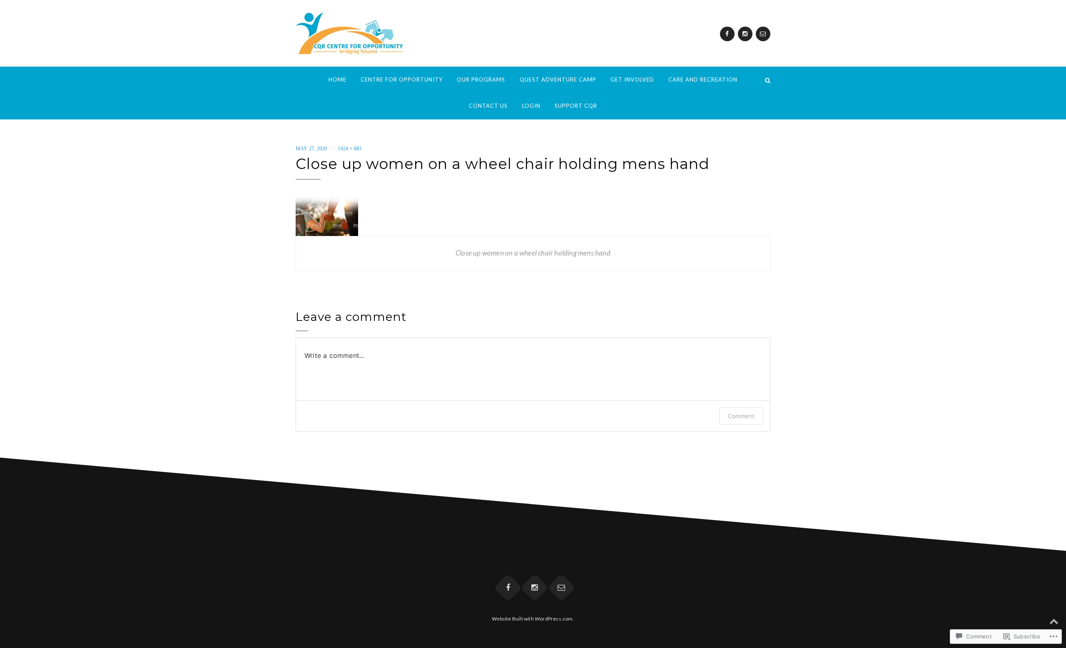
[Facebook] (727, 34)
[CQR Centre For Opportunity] (298, 80)
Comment (741, 416)
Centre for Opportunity (402, 79)
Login (531, 105)
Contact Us (488, 105)
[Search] (768, 80)
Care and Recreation (702, 79)
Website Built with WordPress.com (532, 619)
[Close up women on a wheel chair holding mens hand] (327, 214)
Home (337, 79)
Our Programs (481, 79)
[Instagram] (745, 34)
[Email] (763, 34)
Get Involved (632, 79)
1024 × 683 (349, 148)
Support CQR (576, 105)
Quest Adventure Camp (558, 79)
